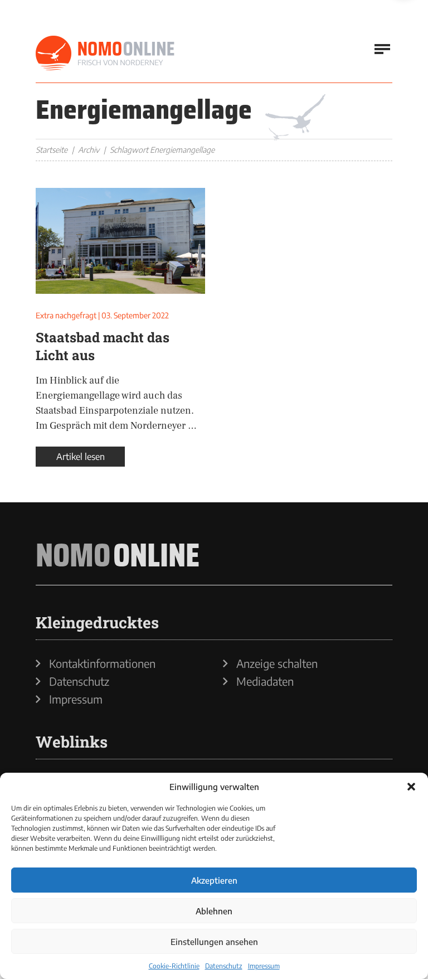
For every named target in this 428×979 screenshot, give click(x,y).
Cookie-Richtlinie (174, 966)
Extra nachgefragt (66, 315)
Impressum (264, 966)
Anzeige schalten (277, 663)
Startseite (51, 149)
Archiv (88, 149)
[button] (411, 786)
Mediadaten (265, 681)
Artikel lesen (80, 456)
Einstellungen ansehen (214, 942)
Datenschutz (223, 966)
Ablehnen (214, 911)
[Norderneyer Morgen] (105, 53)
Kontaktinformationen (102, 663)
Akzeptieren (214, 880)
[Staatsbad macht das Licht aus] (120, 241)
